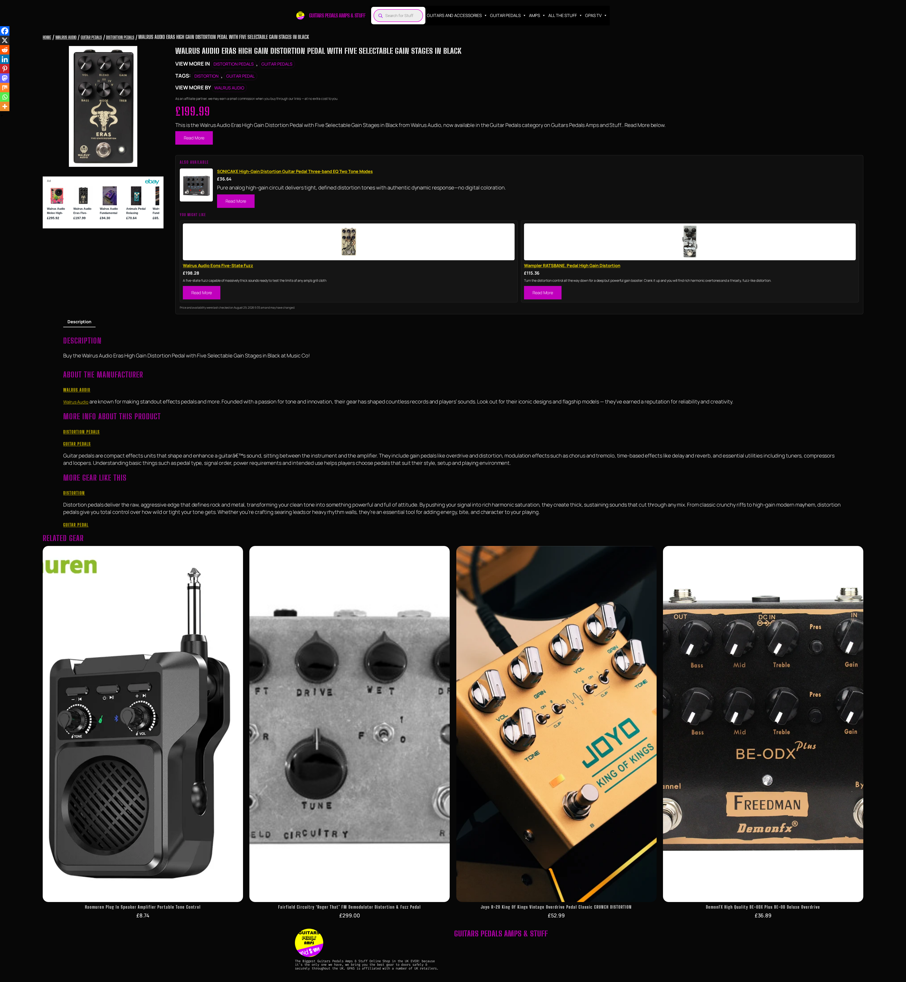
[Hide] (2, 116)
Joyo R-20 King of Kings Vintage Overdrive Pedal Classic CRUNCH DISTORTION (556, 907)
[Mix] (4, 87)
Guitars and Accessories (454, 15)
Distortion (206, 76)
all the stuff (562, 15)
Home (47, 37)
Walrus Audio (66, 37)
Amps (534, 15)
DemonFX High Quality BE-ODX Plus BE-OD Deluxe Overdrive (763, 907)
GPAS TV (593, 15)
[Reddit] (4, 50)
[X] (4, 40)
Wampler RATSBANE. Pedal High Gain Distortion (572, 265)
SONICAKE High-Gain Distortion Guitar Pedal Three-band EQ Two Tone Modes (295, 171)
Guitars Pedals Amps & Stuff (337, 15)
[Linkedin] (4, 59)
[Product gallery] (103, 106)
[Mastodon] (4, 78)
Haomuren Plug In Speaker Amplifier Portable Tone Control (143, 907)
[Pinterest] (4, 68)
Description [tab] (79, 321)
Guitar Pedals (505, 15)
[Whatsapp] (4, 97)
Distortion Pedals (120, 37)
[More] (4, 106)
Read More (194, 138)
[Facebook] (4, 31)
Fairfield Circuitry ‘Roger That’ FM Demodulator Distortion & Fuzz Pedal (349, 907)
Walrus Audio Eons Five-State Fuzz (218, 265)
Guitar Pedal (240, 76)
